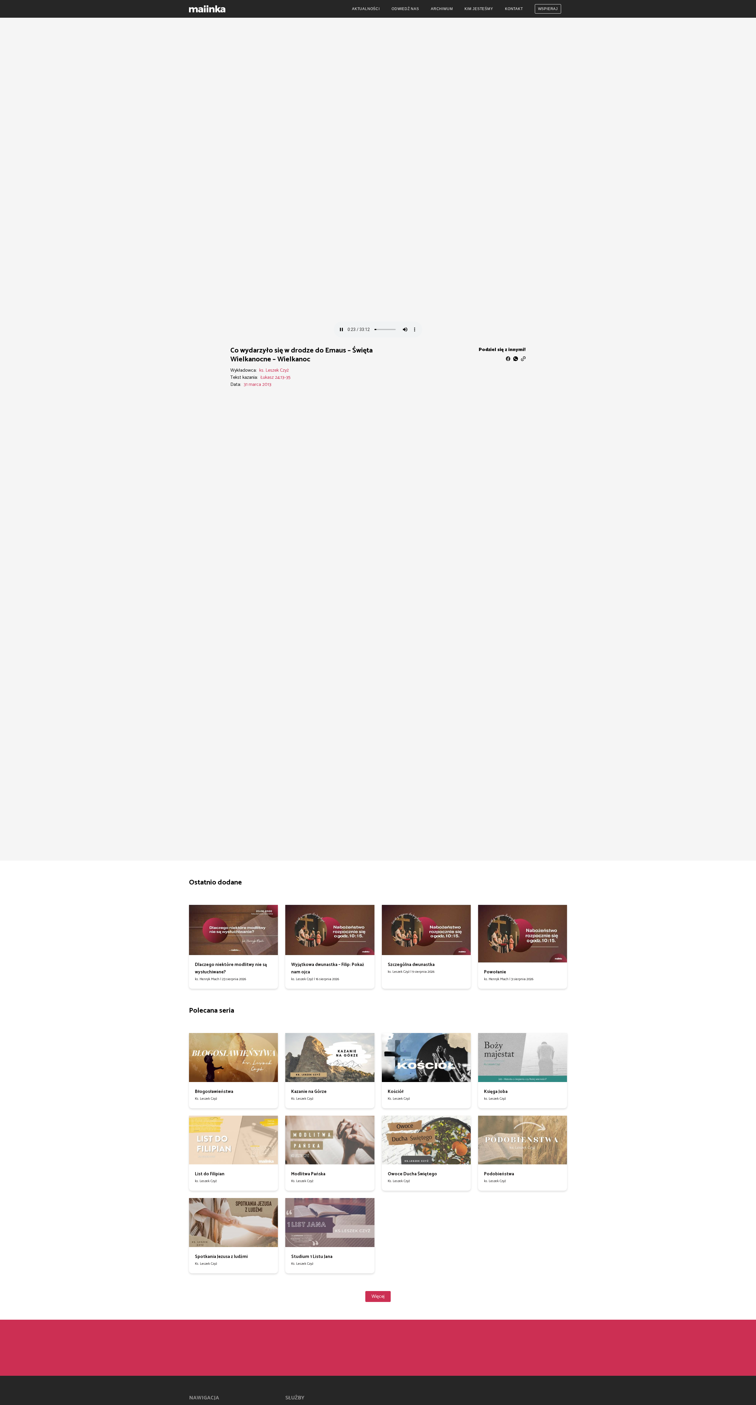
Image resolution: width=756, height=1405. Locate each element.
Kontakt (514, 9)
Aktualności (366, 9)
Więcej (378, 1296)
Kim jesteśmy (479, 9)
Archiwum (442, 9)
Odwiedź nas (405, 9)
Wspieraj (548, 9)
